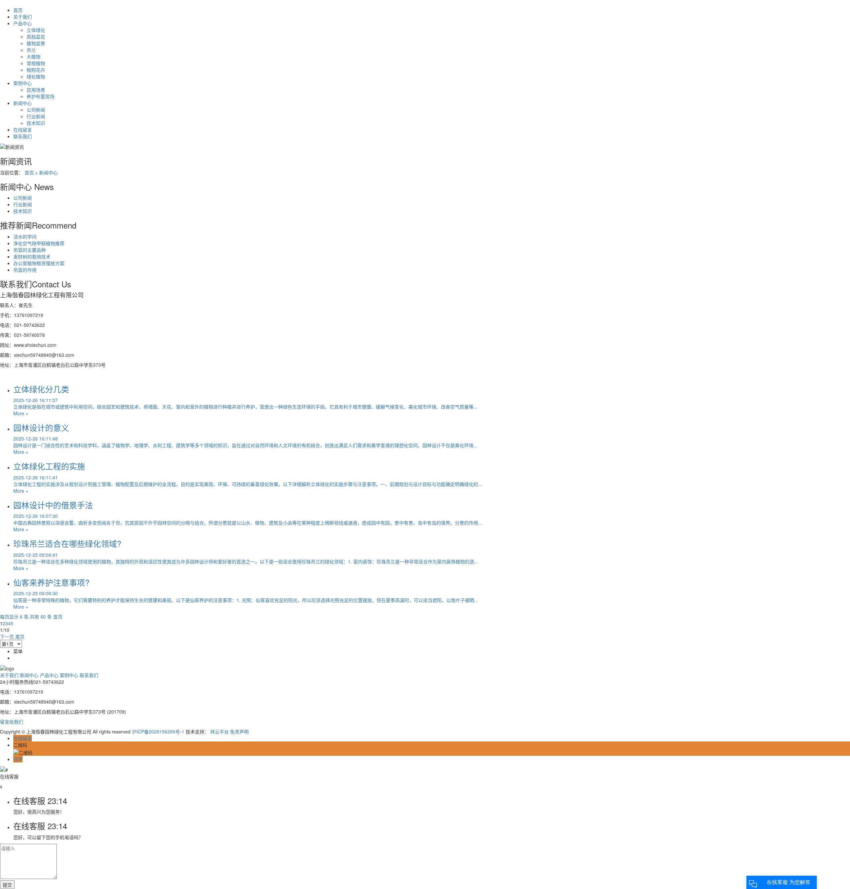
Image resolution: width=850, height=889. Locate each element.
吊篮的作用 (25, 269)
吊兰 (31, 50)
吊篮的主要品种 (29, 250)
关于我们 (22, 16)
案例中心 (22, 83)
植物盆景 (36, 43)
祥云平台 (219, 731)
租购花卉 (36, 69)
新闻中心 (22, 103)
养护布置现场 (40, 96)
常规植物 (36, 63)
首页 (18, 10)
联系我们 (22, 136)
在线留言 (22, 129)
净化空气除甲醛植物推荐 (38, 243)
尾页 (20, 636)
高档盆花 (36, 36)
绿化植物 (36, 76)
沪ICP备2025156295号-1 (158, 731)
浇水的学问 (25, 236)
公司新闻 (36, 109)
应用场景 (36, 89)
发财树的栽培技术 (31, 256)
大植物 (34, 56)
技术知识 (36, 123)
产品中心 (22, 23)
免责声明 (239, 731)
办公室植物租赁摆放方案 (38, 263)
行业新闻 (36, 116)
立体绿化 (36, 30)
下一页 (7, 636)
